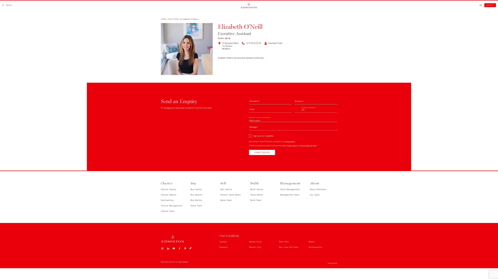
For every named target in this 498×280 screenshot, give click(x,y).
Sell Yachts (226, 189)
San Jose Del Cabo (288, 247)
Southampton (315, 247)
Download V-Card (275, 43)
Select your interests (260, 117)
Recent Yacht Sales (230, 195)
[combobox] (297, 109)
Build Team (256, 200)
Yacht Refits (256, 195)
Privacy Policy (292, 146)
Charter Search (169, 195)
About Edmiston (318, 189)
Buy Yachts (196, 189)
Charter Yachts (168, 189)
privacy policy (290, 141)
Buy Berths (196, 200)
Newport (224, 247)
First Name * (255, 101)
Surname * (299, 101)
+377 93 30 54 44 (253, 43)
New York (284, 242)
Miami (312, 242)
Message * (254, 127)
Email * (252, 109)
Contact (490, 5)
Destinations (167, 200)
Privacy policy (332, 263)
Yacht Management (290, 189)
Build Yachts (256, 189)
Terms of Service (306, 146)
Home (163, 19)
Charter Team (168, 211)
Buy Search (196, 195)
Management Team (290, 195)
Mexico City (255, 247)
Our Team (173, 19)
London (223, 242)
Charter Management (172, 206)
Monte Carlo (255, 242)
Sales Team (196, 206)
